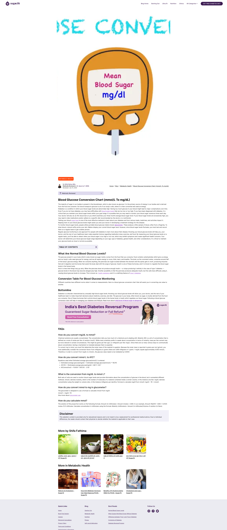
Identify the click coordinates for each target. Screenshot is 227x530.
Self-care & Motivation (91, 523)
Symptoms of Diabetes (115, 520)
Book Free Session (63, 513)
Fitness (87, 520)
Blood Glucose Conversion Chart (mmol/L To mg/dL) (151, 186)
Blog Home (144, 3)
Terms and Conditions (64, 526)
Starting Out (155, 3)
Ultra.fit (165, 3)
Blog (116, 186)
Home (112, 186)
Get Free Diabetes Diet (211, 4)
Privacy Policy (62, 523)
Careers (60, 517)
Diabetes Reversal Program (116, 523)
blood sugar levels (108, 211)
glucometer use (75, 395)
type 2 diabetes (135, 273)
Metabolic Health (126, 186)
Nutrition (173, 3)
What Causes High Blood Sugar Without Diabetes (122, 513)
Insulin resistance (104, 273)
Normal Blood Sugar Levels (116, 510)
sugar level (75, 220)
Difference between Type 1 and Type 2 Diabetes (122, 517)
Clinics (181, 3)
